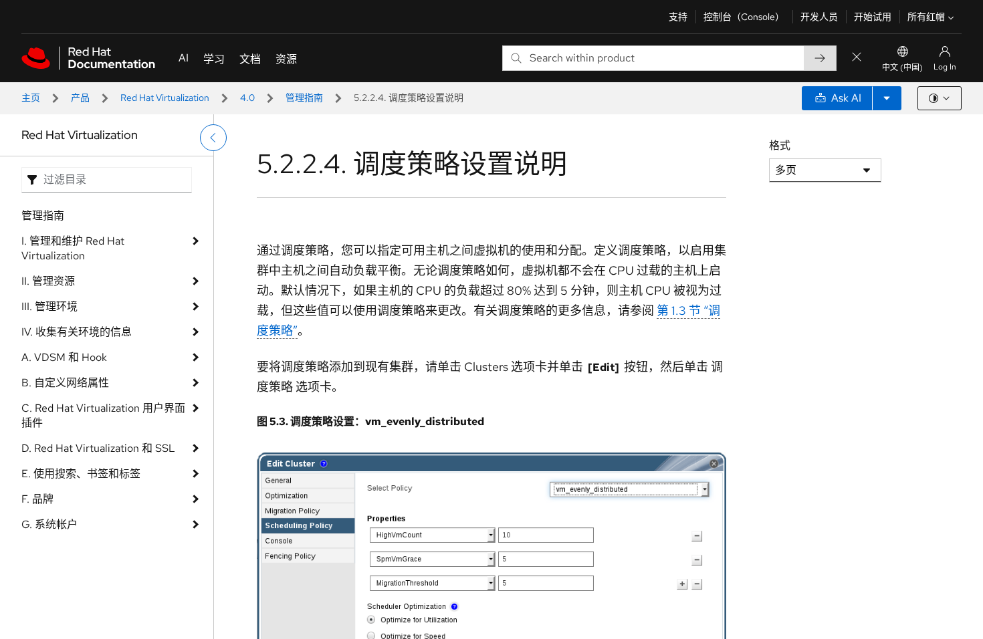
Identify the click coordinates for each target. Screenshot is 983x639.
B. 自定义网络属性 (65, 383)
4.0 (247, 98)
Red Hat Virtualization (164, 98)
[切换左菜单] (213, 137)
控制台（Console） (743, 17)
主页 (30, 98)
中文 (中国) (902, 67)
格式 (779, 145)
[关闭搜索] (856, 58)
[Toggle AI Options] (886, 98)
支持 (678, 17)
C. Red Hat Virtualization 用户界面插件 (103, 415)
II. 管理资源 (48, 281)
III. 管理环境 (49, 306)
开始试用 (872, 17)
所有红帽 (926, 17)
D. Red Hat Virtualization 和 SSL (98, 448)
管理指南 (304, 98)
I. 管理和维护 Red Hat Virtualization (72, 248)
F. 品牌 (37, 499)
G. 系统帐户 (49, 524)
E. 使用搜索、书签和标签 (80, 474)
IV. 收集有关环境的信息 (76, 332)
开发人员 (819, 17)
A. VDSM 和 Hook (64, 357)
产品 (80, 98)
